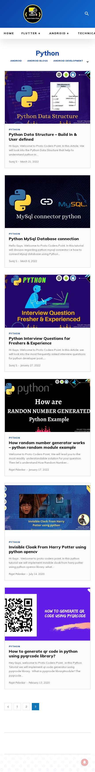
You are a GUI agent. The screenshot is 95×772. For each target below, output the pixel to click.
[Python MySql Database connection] (47, 201)
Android (16, 61)
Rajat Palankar (17, 469)
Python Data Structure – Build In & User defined (43, 137)
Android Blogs (37, 61)
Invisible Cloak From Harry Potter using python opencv (47, 549)
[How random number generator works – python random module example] (47, 405)
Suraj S (13, 161)
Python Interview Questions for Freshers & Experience (39, 341)
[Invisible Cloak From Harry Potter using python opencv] (47, 509)
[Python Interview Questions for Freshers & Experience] (47, 301)
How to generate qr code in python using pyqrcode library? (43, 654)
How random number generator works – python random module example (47, 445)
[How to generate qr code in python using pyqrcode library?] (47, 614)
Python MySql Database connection (44, 238)
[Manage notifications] (84, 762)
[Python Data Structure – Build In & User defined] (47, 97)
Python (14, 130)
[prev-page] (8, 706)
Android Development (68, 61)
